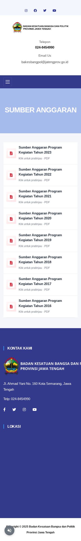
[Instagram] (24, 409)
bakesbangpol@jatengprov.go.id (44, 62)
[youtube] (54, 10)
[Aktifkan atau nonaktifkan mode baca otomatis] (9, 530)
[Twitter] (14, 409)
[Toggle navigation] (7, 82)
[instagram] (26, 10)
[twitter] (45, 10)
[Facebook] (4, 409)
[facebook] (35, 10)
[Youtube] (35, 409)
